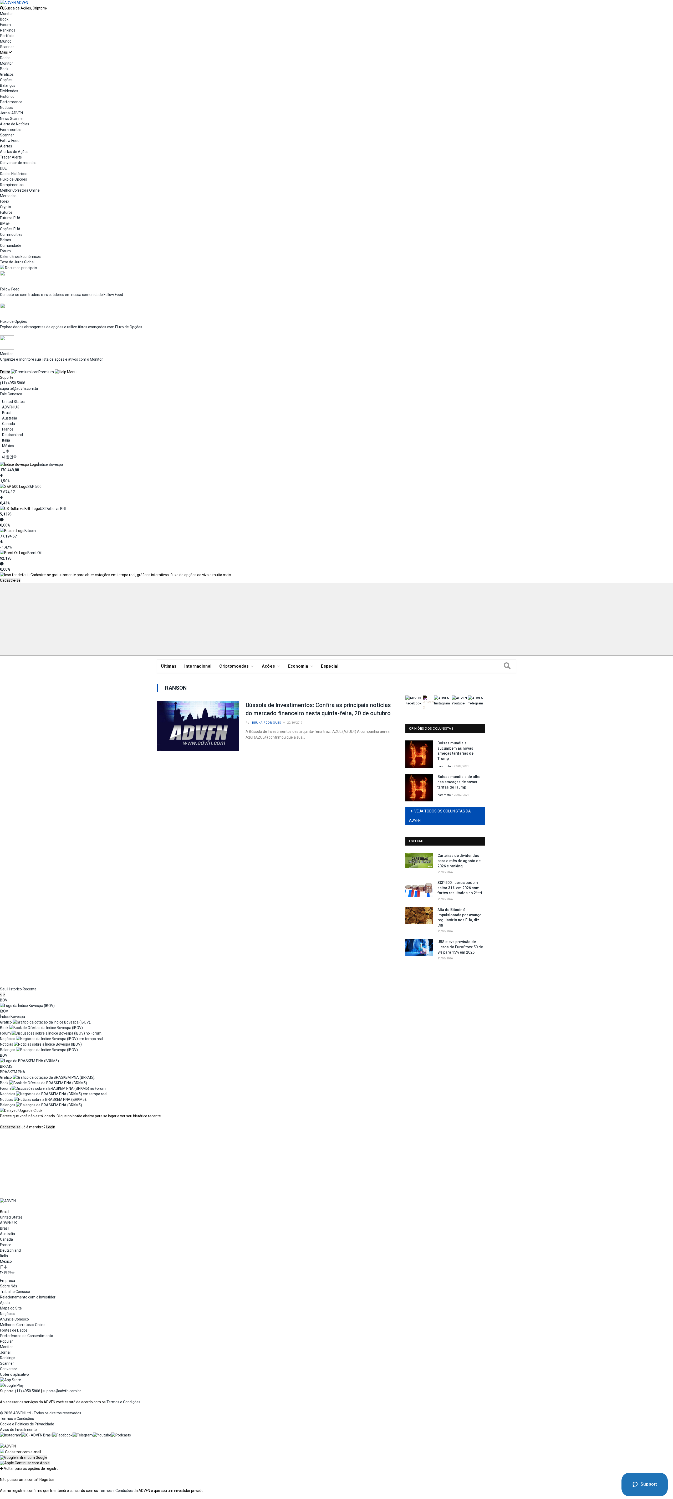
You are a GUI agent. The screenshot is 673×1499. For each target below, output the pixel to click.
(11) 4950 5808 (12, 383)
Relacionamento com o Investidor (27, 1297)
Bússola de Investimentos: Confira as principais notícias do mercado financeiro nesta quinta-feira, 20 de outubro (318, 709)
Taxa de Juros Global (17, 262)
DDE (3, 168)
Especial (329, 666)
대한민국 (9, 457)
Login (50, 1127)
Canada (8, 424)
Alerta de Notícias (14, 124)
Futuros (6, 212)
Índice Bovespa (50, 464)
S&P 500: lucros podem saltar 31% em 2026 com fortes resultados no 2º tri (459, 888)
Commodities (11, 234)
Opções (6, 80)
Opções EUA (10, 229)
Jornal (5, 1352)
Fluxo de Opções (13, 179)
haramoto (444, 766)
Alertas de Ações (14, 152)
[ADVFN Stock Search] (2, 8)
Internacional (197, 666)
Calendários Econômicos (20, 256)
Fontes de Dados (14, 1330)
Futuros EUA (10, 218)
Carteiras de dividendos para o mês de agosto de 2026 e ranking (459, 860)
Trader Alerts (11, 157)
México (8, 446)
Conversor (8, 1369)
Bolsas (5, 240)
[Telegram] (83, 1435)
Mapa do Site (11, 1308)
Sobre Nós (8, 1286)
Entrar (5, 372)
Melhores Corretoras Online (22, 1325)
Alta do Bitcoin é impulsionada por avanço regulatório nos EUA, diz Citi (459, 917)
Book (4, 19)
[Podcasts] (121, 1435)
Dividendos (9, 91)
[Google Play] (12, 1385)
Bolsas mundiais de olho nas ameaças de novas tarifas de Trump (459, 782)
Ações (268, 666)
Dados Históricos (14, 174)
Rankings (7, 30)
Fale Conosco (11, 394)
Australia (9, 418)
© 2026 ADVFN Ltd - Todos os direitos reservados (40, 1413)
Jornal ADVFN (11, 113)
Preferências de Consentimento (26, 1336)
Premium (46, 372)
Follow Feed (9, 141)
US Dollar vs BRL (53, 509)
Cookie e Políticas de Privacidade (27, 1424)
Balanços (7, 85)
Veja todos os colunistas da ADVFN (440, 815)
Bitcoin (30, 531)
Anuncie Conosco (14, 1319)
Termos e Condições (123, 1402)
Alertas (6, 146)
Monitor (6, 14)
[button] (23, 1457)
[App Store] (10, 1380)
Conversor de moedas (18, 163)
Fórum (5, 25)
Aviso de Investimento (18, 1430)
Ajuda (5, 1303)
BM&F (5, 223)
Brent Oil (34, 553)
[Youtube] (102, 1435)
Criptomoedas (234, 666)
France (7, 429)
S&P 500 (34, 486)
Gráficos (7, 74)
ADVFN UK (10, 407)
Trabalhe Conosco (15, 1292)
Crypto (5, 207)
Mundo (6, 41)
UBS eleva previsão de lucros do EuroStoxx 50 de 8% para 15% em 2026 (460, 947)
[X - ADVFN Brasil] (36, 1435)
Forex (4, 201)
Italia (6, 440)
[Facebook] (62, 1435)
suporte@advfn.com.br (19, 388)
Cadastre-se (10, 580)
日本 (5, 451)
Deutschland (12, 435)
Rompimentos (12, 185)
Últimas (168, 666)
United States (13, 402)
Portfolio (7, 36)
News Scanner (12, 118)
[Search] (507, 666)
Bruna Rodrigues (266, 722)
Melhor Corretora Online (20, 190)
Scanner (7, 47)
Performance (11, 102)
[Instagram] (10, 1435)
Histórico (7, 96)
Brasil (6, 413)
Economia (298, 666)
